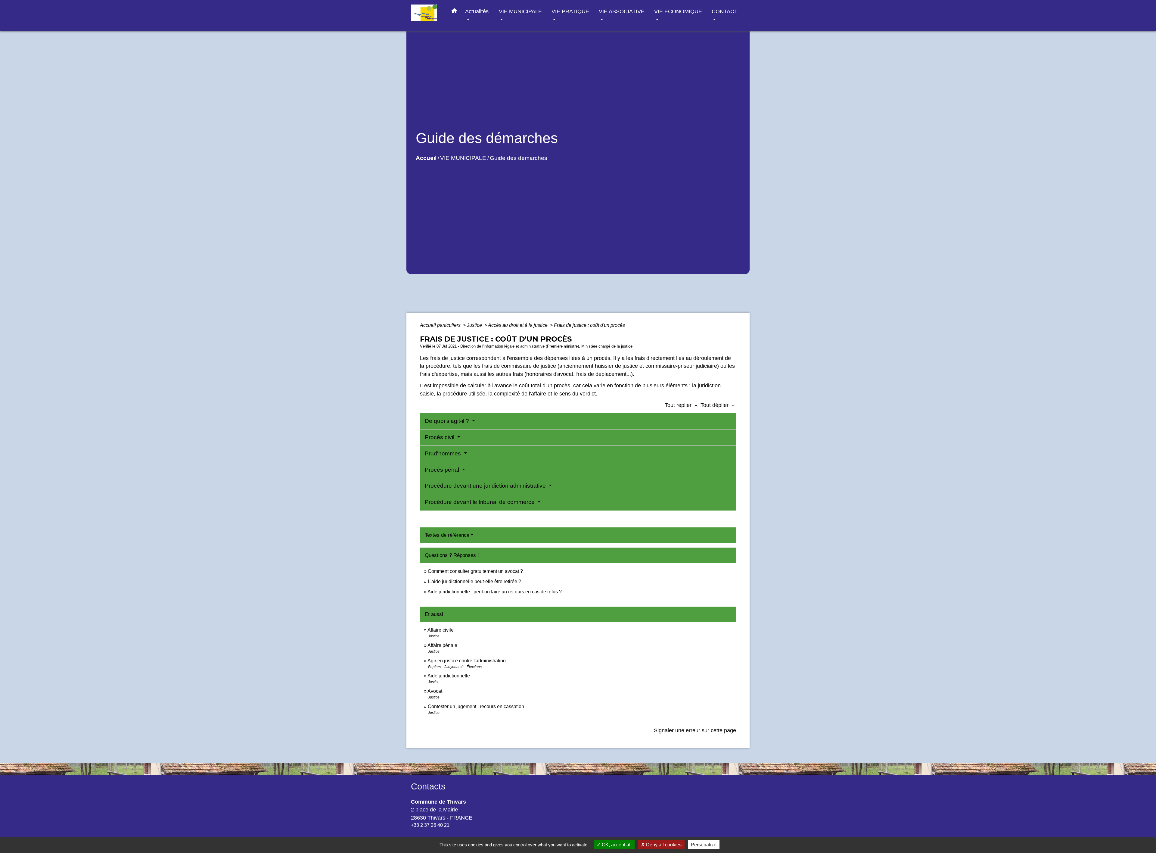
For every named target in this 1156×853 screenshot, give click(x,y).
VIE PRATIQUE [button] (570, 11)
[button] (454, 12)
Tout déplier (718, 405)
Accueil (426, 158)
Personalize (703, 844)
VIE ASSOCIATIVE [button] (622, 11)
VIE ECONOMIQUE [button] (678, 11)
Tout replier (682, 405)
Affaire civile (440, 630)
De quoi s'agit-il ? (448, 421)
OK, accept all (616, 844)
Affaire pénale (442, 645)
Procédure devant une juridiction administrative (486, 486)
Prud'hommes (443, 453)
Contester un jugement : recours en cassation (476, 706)
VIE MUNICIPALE (463, 158)
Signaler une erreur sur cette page (695, 730)
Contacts (428, 786)
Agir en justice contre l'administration (466, 660)
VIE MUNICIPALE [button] (520, 11)
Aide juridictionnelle (448, 675)
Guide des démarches (518, 158)
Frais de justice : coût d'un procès (589, 325)
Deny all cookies (663, 844)
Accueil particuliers (441, 325)
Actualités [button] (477, 11)
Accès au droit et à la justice (518, 325)
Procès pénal (443, 470)
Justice (475, 325)
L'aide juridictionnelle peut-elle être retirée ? (474, 581)
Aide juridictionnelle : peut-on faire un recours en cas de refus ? (494, 591)
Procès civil (440, 437)
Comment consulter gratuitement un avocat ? (475, 571)
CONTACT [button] (725, 11)
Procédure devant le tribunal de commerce (480, 502)
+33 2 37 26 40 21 (430, 825)
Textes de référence (447, 535)
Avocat (434, 691)
